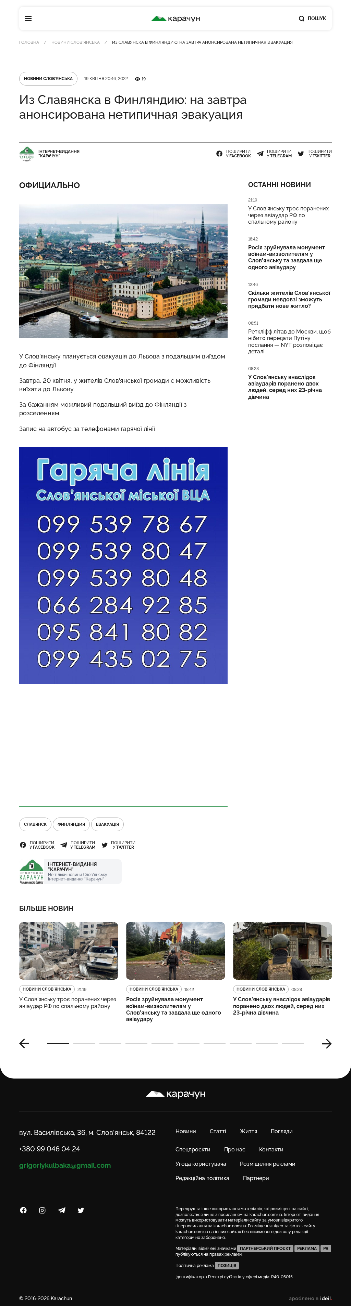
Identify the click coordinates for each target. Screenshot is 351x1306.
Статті (218, 1131)
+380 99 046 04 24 (49, 1149)
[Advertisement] (123, 745)
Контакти (271, 1149)
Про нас (234, 1149)
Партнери (256, 1178)
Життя (248, 1131)
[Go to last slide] (26, 1043)
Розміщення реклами (267, 1164)
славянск (35, 824)
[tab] (58, 1043)
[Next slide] (324, 1043)
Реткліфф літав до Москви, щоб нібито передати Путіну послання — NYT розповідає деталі (289, 341)
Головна (29, 42)
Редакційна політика (202, 1178)
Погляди (282, 1131)
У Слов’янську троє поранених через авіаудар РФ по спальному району (288, 215)
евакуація (107, 824)
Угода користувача (201, 1164)
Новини (186, 1131)
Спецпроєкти (193, 1149)
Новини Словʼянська (75, 42)
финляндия (71, 824)
